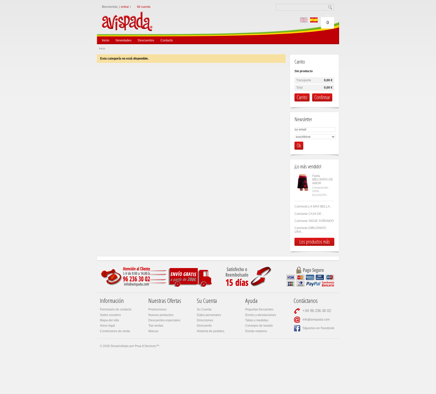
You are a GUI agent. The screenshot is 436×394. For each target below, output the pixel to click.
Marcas (153, 331)
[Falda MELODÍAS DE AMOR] (302, 182)
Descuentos (146, 40)
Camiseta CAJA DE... (308, 214)
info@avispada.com (316, 319)
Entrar (125, 7)
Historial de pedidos (210, 331)
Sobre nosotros (110, 315)
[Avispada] (136, 15)
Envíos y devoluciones (260, 315)
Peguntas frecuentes (259, 309)
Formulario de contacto (115, 309)
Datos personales (209, 315)
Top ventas (155, 325)
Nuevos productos (160, 315)
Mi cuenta (143, 7)
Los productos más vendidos (314, 242)
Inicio (105, 40)
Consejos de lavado (259, 325)
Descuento (204, 325)
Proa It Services (145, 346)
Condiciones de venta (115, 331)
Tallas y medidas (256, 320)
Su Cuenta (204, 309)
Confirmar (322, 97)
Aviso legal (107, 325)
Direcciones (205, 320)
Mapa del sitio (109, 320)
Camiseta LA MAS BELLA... (313, 206)
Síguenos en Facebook (318, 328)
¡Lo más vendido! (307, 166)
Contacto (166, 40)
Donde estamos (256, 331)
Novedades (123, 40)
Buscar (331, 7)
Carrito (299, 61)
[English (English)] (304, 19)
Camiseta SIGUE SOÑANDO (314, 221)
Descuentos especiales (164, 320)
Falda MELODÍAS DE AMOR (322, 179)
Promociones (157, 309)
